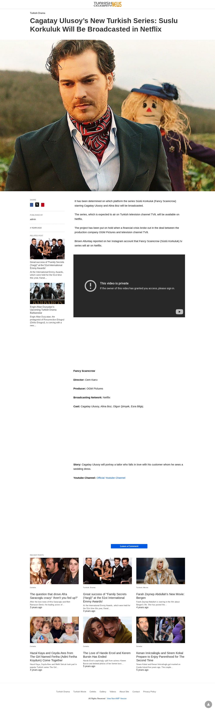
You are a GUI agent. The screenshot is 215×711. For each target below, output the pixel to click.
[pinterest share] (42, 205)
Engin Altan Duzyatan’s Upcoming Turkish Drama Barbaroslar (43, 310)
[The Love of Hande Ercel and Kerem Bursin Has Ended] (107, 630)
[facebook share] (31, 205)
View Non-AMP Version (117, 698)
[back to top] (208, 704)
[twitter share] (37, 204)
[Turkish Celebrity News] (108, 4)
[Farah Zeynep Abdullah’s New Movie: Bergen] (160, 571)
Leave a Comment (129, 546)
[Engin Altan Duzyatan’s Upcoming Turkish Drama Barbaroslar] (47, 293)
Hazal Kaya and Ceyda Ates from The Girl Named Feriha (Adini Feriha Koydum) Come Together (53, 656)
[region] (129, 342)
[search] (183, 4)
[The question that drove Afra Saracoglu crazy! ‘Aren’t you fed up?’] (54, 571)
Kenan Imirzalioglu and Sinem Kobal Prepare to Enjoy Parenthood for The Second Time (160, 656)
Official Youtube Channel (111, 477)
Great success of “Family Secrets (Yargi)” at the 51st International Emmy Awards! (47, 265)
